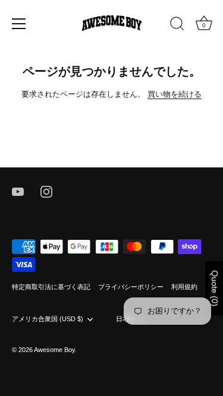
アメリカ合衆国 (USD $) (47, 318)
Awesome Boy (54, 349)
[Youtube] (18, 190)
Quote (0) (214, 288)
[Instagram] (46, 190)
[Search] (177, 25)
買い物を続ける (174, 94)
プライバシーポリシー (131, 286)
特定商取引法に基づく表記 (51, 286)
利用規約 (184, 286)
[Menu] (19, 24)
